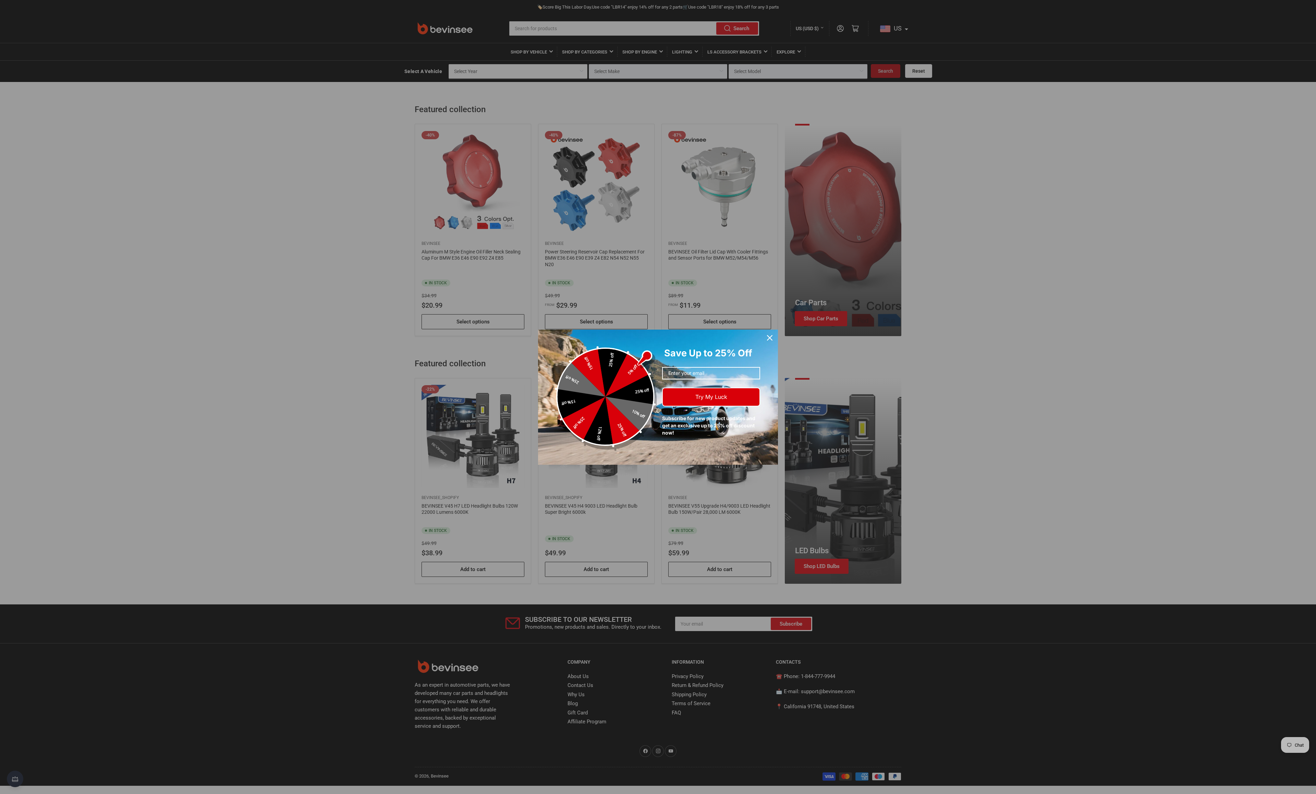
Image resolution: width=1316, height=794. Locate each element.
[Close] (769, 338)
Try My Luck (711, 396)
